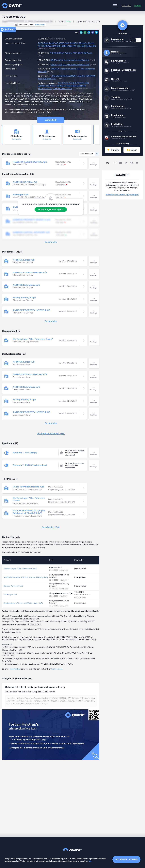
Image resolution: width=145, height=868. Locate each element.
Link (81, 32)
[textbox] (50, 701)
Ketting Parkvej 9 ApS (24, 297)
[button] (115, 6)
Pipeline (115, 150)
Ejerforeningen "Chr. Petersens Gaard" (33, 339)
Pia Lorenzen (57, 669)
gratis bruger (40, 24)
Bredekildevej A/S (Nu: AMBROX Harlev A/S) (23, 603)
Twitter (96, 32)
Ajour (134, 150)
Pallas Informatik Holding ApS (28, 486)
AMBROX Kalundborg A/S (26, 285)
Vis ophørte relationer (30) (51, 433)
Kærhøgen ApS (21, 194)
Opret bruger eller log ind (50, 209)
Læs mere (50, 120)
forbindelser (15, 669)
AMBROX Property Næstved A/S (30, 272)
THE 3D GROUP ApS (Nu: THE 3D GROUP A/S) (71, 53)
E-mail (85, 32)
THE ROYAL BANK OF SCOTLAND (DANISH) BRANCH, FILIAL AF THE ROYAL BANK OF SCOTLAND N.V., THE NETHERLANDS (67, 44)
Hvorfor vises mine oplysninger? (122, 194)
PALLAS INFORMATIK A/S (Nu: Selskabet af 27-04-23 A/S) (29, 512)
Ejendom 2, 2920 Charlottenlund (30, 465)
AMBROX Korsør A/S (24, 259)
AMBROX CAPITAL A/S (25, 182)
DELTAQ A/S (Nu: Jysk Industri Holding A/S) (69, 60)
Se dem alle (16, 139)
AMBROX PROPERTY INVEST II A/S (31, 310)
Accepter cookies (126, 859)
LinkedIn (88, 32)
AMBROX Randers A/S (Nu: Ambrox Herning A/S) (26, 577)
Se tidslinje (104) (51, 527)
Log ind (126, 5)
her (90, 861)
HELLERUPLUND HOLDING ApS (30, 162)
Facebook (92, 32)
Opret (137, 5)
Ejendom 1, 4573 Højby (25, 452)
